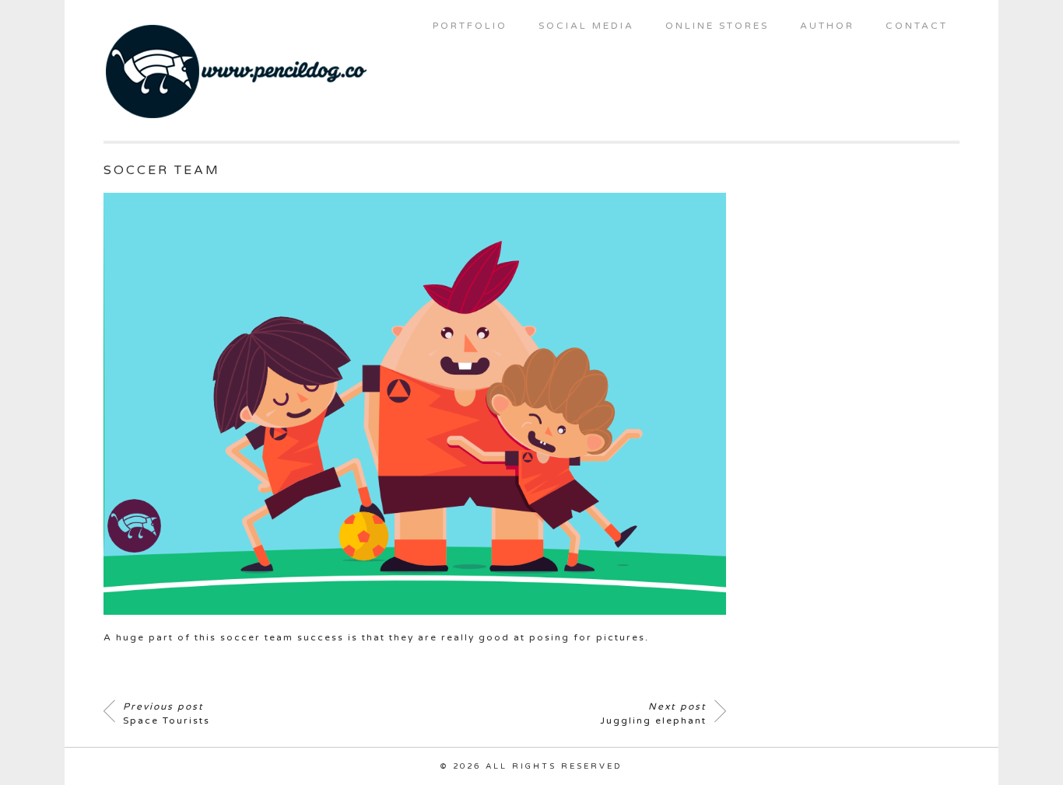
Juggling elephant (653, 713)
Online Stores (717, 25)
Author (827, 25)
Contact (917, 25)
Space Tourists (166, 713)
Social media (586, 25)
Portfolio (470, 25)
